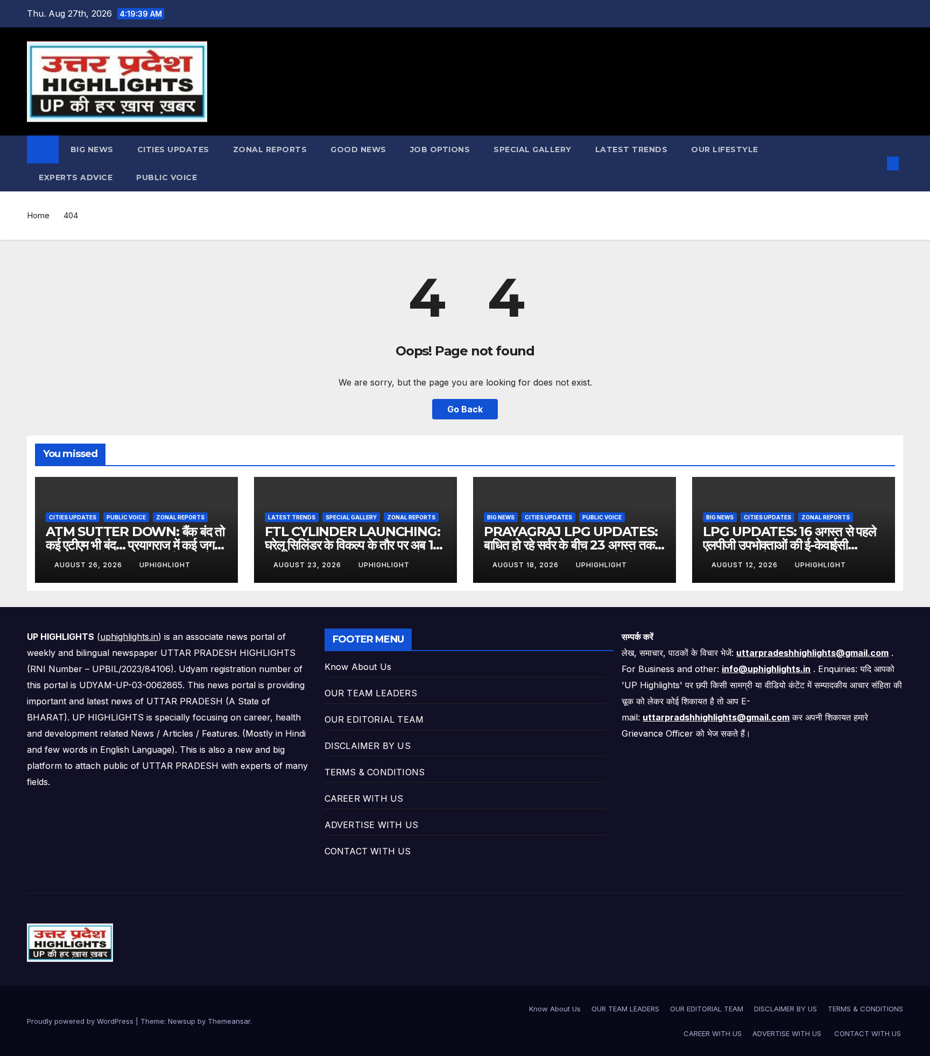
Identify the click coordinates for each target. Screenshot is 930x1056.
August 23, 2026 (308, 565)
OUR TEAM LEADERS (371, 693)
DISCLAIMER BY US (368, 745)
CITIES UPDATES (173, 149)
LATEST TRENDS (631, 149)
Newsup (181, 1021)
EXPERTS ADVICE (75, 177)
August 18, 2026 (526, 565)
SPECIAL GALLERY (533, 149)
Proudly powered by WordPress (81, 1021)
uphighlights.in (129, 636)
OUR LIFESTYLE (724, 149)
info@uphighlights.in (766, 668)
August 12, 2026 (745, 565)
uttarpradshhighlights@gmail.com (716, 717)
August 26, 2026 (89, 565)
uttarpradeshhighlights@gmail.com (812, 652)
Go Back (465, 409)
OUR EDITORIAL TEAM (374, 719)
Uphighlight (165, 565)
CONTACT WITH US (369, 851)
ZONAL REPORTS (270, 149)
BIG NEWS (92, 149)
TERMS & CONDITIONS (375, 772)
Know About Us (358, 666)
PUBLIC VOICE (166, 177)
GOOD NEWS (358, 149)
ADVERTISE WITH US (373, 824)
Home (38, 215)
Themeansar (229, 1021)
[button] (875, 163)
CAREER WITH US (364, 798)
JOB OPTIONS (440, 149)
